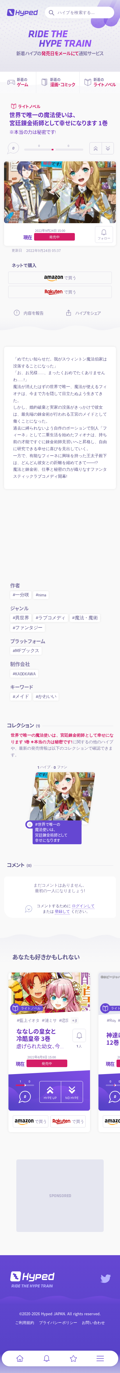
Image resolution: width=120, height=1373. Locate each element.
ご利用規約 (24, 1322)
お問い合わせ (93, 1322)
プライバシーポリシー (58, 1322)
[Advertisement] (60, 534)
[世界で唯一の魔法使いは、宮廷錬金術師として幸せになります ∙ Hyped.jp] (62, 798)
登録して (62, 911)
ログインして (83, 905)
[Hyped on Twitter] (106, 1279)
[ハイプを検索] (51, 12)
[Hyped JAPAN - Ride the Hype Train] (22, 12)
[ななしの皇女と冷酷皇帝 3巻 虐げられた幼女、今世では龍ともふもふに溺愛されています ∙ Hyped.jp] (49, 994)
